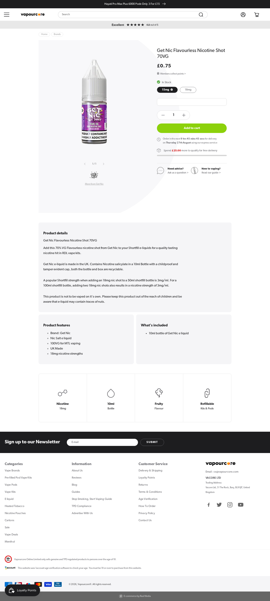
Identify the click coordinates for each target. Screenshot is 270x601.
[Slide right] (103, 164)
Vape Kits (10, 492)
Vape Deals (11, 534)
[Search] (201, 14)
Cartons (9, 520)
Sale (7, 527)
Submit (152, 442)
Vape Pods (11, 484)
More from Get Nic (94, 184)
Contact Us (145, 520)
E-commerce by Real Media (137, 596)
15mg (166, 89)
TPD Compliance (82, 506)
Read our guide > (211, 172)
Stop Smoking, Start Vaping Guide (92, 499)
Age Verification (148, 499)
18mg (188, 89)
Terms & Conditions (150, 492)
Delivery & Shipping (150, 470)
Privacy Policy (147, 513)
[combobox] (133, 14)
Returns (143, 484)
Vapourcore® (84, 584)
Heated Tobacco (14, 506)
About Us (77, 470)
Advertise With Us (82, 513)
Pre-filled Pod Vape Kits (18, 477)
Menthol (10, 541)
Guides (76, 492)
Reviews (77, 477)
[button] (6, 14)
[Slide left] (85, 164)
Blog (74, 484)
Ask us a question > (178, 172)
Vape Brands (12, 470)
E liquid (9, 499)
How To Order (147, 506)
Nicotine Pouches (15, 513)
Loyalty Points (147, 477)
